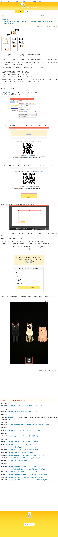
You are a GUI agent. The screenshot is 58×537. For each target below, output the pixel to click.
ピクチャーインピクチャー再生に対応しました (26, 436)
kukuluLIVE (5, 19)
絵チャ (9, 1)
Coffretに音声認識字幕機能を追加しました (25, 411)
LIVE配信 (16, 1)
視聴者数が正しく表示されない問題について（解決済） (29, 477)
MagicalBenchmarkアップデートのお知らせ (26, 441)
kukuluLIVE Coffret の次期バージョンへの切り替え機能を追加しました (33, 480)
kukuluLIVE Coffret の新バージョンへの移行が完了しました (30, 466)
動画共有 (41, 1)
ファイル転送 (22, 1)
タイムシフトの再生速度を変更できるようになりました (29, 405)
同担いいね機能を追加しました (22, 460)
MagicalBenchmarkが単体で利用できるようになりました (29, 455)
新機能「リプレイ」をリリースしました (25, 447)
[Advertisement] (29, 384)
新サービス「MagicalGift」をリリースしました (26, 471)
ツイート (54, 370)
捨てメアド (3, 1)
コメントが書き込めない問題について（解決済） (27, 449)
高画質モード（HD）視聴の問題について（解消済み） (29, 430)
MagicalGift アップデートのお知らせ (24, 452)
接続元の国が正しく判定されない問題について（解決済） (29, 469)
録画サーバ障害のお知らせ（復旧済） (24, 444)
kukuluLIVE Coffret (6, 92)
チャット (28, 1)
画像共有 (35, 1)
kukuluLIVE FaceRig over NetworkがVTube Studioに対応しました (32, 424)
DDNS (47, 1)
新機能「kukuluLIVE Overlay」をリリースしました (28, 458)
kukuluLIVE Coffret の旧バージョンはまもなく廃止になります (30, 474)
